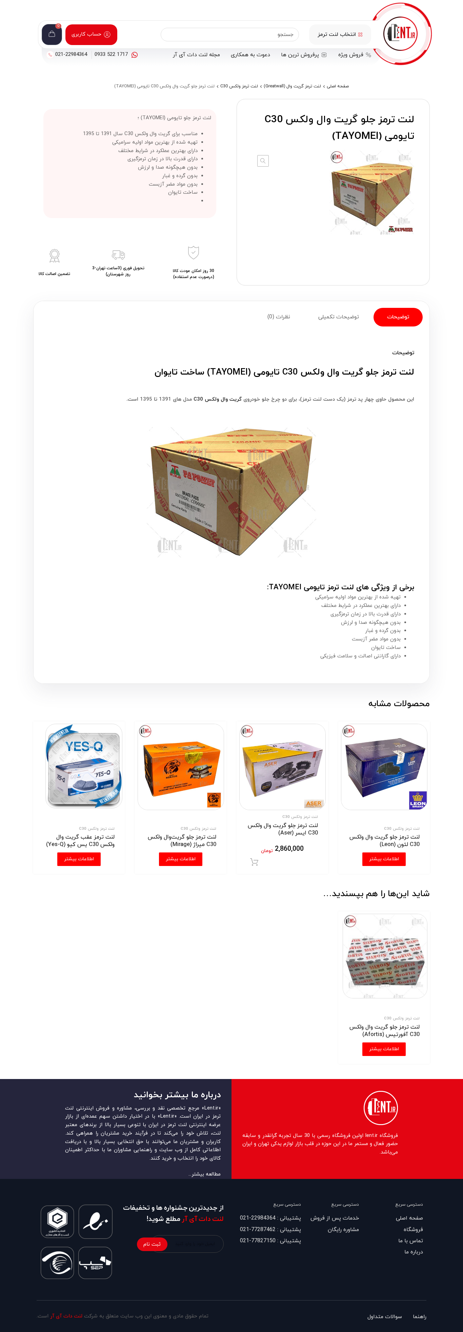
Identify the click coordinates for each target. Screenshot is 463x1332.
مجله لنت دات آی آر (196, 55)
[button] (263, 161)
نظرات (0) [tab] (278, 317)
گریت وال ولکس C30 (218, 399)
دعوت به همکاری (250, 55)
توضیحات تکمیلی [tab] (338, 317)
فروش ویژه (350, 55)
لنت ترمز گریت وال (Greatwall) (292, 86)
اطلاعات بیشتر (384, 1049)
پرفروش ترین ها (300, 55)
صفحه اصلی (338, 86)
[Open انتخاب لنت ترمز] (360, 34)
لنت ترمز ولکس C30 (239, 86)
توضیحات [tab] (398, 317)
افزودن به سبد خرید (254, 862)
